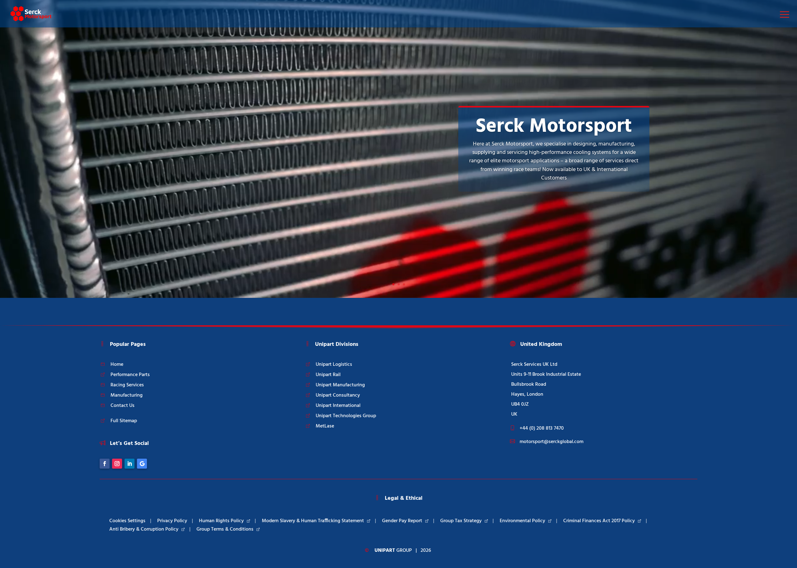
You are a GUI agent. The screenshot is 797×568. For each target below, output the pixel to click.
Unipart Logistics (334, 364)
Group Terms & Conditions (224, 529)
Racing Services (127, 385)
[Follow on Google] (142, 464)
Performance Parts (130, 375)
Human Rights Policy (221, 521)
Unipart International (338, 406)
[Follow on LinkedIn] (129, 464)
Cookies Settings (127, 521)
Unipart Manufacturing (340, 385)
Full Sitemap (124, 421)
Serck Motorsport (554, 127)
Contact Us (122, 406)
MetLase (325, 426)
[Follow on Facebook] (105, 464)
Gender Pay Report (402, 521)
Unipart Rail (328, 375)
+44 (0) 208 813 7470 (542, 428)
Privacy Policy (172, 521)
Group (393, 551)
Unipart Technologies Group (346, 416)
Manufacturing (127, 395)
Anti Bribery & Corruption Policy (143, 529)
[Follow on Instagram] (117, 464)
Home (117, 364)
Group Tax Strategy (461, 521)
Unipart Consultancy (338, 395)
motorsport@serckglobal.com (551, 442)
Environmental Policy (522, 521)
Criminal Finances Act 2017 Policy (599, 521)
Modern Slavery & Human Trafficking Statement (313, 521)
